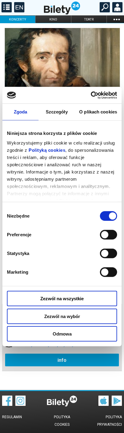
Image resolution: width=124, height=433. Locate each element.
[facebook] (7, 404)
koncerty (17, 19)
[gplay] (117, 404)
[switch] (108, 235)
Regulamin (12, 417)
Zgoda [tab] (20, 111)
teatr (89, 19)
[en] (18, 10)
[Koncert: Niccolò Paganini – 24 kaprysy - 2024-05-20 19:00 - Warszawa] (62, 67)
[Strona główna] (62, 13)
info (62, 360)
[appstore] (103, 404)
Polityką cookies (47, 149)
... (116, 19)
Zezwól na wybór (62, 316)
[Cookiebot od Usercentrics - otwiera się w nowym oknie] (90, 95)
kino (53, 19)
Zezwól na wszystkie (62, 298)
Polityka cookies (62, 421)
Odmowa (62, 333)
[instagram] (20, 404)
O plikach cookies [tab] (98, 111)
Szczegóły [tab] (57, 111)
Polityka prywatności (109, 421)
